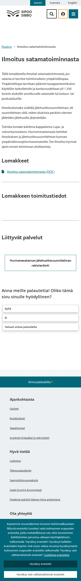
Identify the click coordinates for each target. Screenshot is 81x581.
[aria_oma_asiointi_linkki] (63, 13)
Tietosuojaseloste (20, 470)
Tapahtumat (17, 428)
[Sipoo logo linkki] (19, 16)
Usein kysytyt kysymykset (26, 490)
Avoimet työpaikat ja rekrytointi (29, 438)
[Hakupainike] (52, 13)
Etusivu (7, 47)
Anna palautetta (39, 382)
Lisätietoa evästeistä (56, 555)
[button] (40, 308)
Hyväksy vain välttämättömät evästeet (40, 574)
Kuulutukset (17, 418)
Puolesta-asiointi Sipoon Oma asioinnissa (35, 499)
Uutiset (14, 408)
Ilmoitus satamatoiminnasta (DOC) (31, 172)
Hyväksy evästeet (40, 564)
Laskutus (15, 461)
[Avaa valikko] (73, 13)
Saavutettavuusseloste (24, 480)
